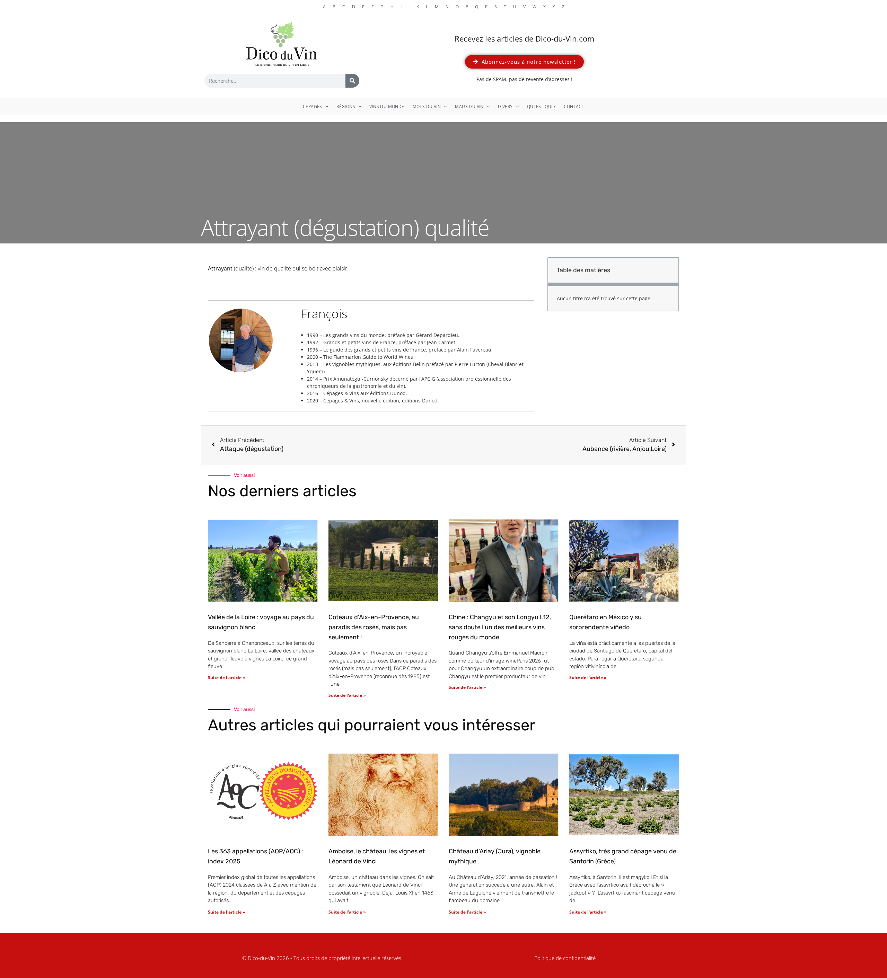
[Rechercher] (352, 81)
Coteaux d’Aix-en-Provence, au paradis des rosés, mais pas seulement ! (373, 627)
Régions (345, 106)
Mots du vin (427, 106)
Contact (574, 106)
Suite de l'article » (226, 678)
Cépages (312, 106)
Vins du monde (386, 106)
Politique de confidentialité (565, 957)
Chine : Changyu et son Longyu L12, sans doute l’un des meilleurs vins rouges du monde (500, 627)
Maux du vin (469, 106)
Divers (505, 106)
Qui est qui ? (541, 106)
